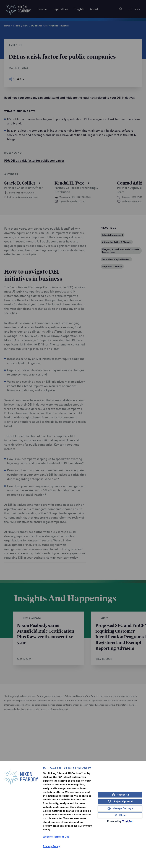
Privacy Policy (51, 846)
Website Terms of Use (56, 836)
